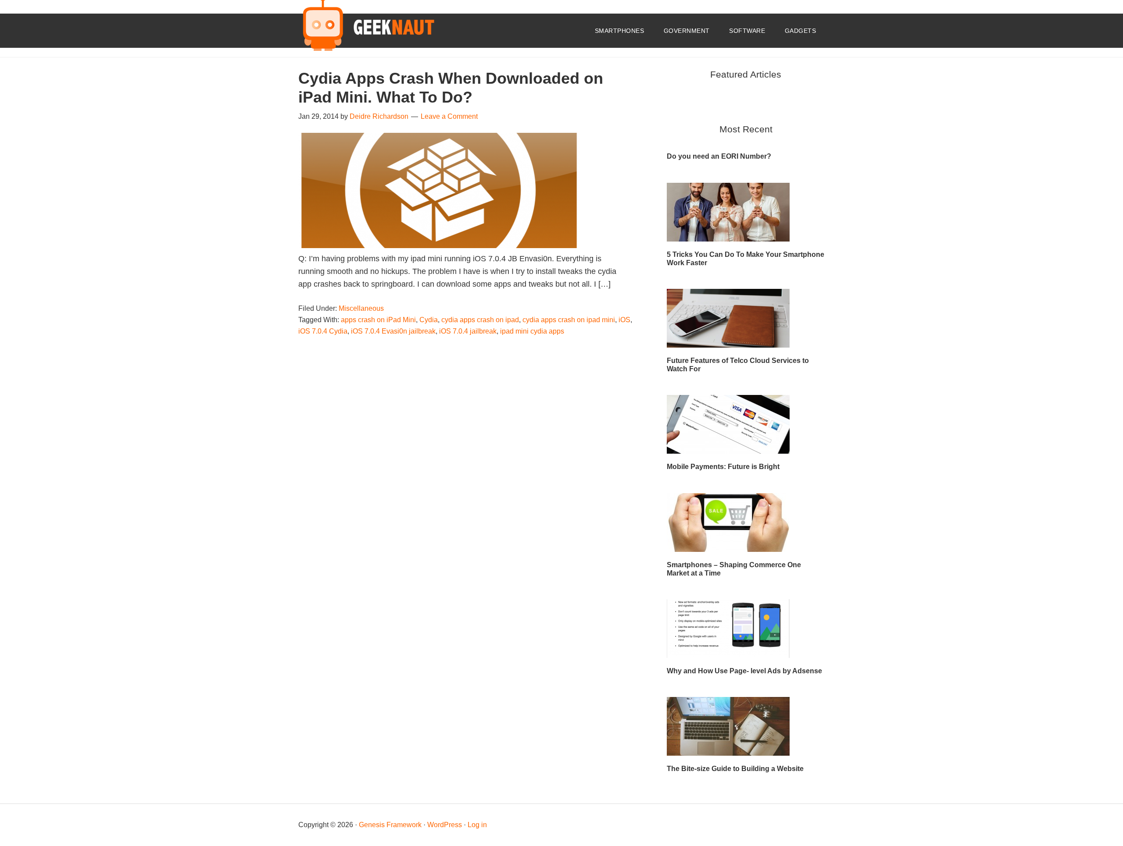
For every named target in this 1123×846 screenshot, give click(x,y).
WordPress (444, 824)
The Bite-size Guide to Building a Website (735, 768)
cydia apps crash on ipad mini (568, 319)
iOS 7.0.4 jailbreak (468, 331)
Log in (477, 824)
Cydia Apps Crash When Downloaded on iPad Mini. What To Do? (450, 87)
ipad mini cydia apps (532, 331)
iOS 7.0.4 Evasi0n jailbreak (393, 331)
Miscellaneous (361, 308)
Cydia (428, 319)
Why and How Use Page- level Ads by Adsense (744, 671)
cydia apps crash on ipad (480, 319)
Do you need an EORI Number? (719, 156)
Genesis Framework (390, 824)
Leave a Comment (449, 116)
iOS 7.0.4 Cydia (322, 331)
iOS (624, 319)
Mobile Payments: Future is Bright (723, 466)
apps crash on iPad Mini (378, 319)
